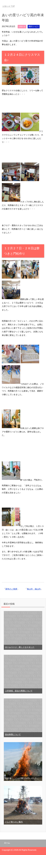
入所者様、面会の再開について (19, 691)
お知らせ (22, 26)
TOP (8, 6)
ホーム (7, 843)
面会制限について (13, 734)
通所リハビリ (33, 26)
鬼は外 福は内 (34, 589)
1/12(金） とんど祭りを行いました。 (22, 778)
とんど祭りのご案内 (14, 822)
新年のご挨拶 (11, 589)
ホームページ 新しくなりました (19, 647)
